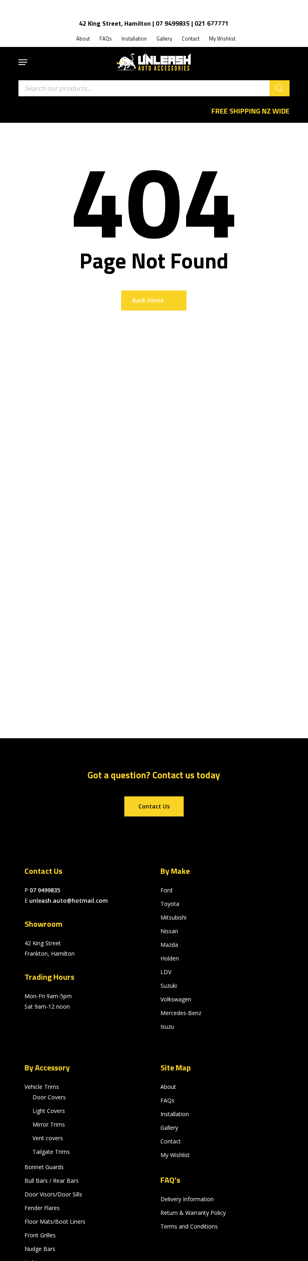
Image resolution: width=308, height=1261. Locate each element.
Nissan (169, 931)
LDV (165, 972)
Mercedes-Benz (180, 1013)
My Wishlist (175, 1155)
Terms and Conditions (189, 1226)
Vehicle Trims (41, 1086)
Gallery (169, 1127)
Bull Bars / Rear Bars (51, 1180)
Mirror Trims (48, 1124)
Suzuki (168, 985)
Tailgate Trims (51, 1151)
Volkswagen (175, 999)
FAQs (167, 1100)
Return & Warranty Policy (193, 1212)
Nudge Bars (39, 1249)
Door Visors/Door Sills (53, 1194)
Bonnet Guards (44, 1167)
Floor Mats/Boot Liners (54, 1221)
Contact (170, 1141)
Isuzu (167, 1026)
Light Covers (48, 1111)
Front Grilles (40, 1235)
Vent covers (47, 1138)
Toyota (169, 904)
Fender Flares (42, 1208)
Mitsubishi (173, 917)
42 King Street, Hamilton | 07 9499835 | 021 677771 (154, 23)
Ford (166, 890)
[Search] (280, 88)
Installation (174, 1114)
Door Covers (49, 1097)
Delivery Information (187, 1199)
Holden (169, 958)
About (168, 1086)
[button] (22, 62)
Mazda (169, 944)
